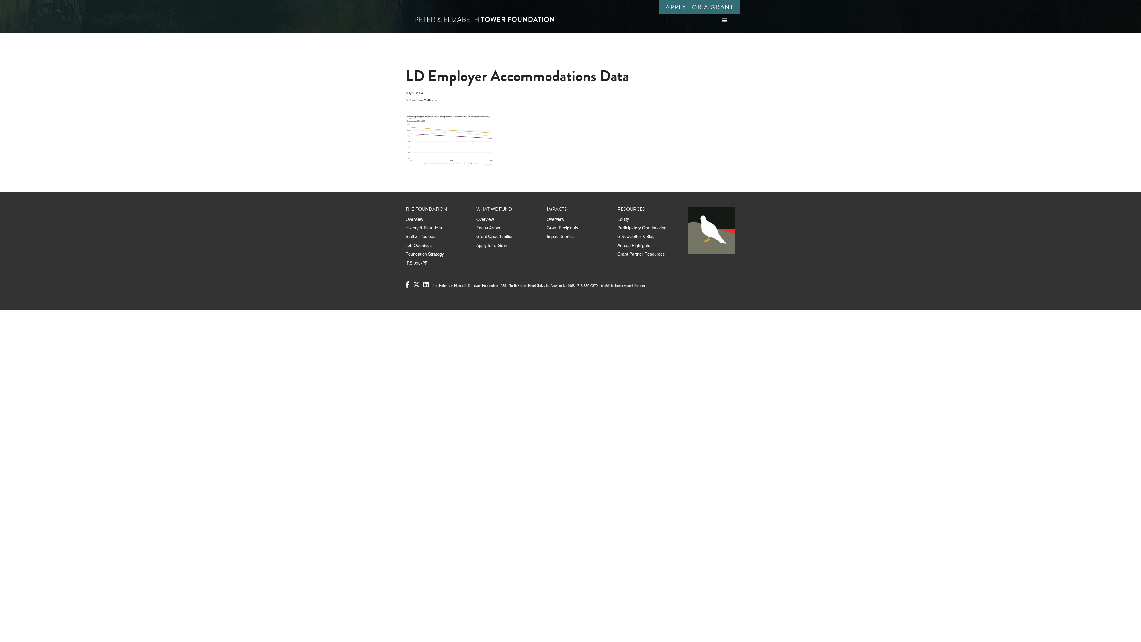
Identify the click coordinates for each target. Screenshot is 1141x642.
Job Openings (419, 245)
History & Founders (424, 228)
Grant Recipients (562, 228)
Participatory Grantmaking (641, 228)
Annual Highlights (633, 245)
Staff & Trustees (420, 236)
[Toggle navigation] (724, 20)
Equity (623, 219)
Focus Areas (488, 228)
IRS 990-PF (417, 263)
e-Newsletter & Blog (636, 236)
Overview (414, 219)
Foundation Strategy (425, 254)
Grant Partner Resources (641, 254)
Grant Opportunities (494, 236)
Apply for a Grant (700, 7)
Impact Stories (560, 236)
